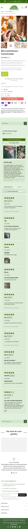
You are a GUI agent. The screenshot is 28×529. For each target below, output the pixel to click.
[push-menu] (2, 7)
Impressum (22, 520)
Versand (8, 86)
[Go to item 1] (9, 152)
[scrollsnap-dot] (11, 472)
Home (2, 11)
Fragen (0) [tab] (19, 187)
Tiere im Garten (8, 11)
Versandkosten (14, 524)
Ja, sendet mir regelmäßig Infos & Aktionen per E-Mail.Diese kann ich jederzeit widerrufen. (12, 498)
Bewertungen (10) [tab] (8, 187)
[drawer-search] (22, 7)
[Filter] (4, 191)
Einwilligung (8, 499)
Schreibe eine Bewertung (14, 139)
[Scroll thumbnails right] (24, 152)
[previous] (3, 29)
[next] (25, 29)
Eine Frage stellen (14, 142)
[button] (4, 57)
